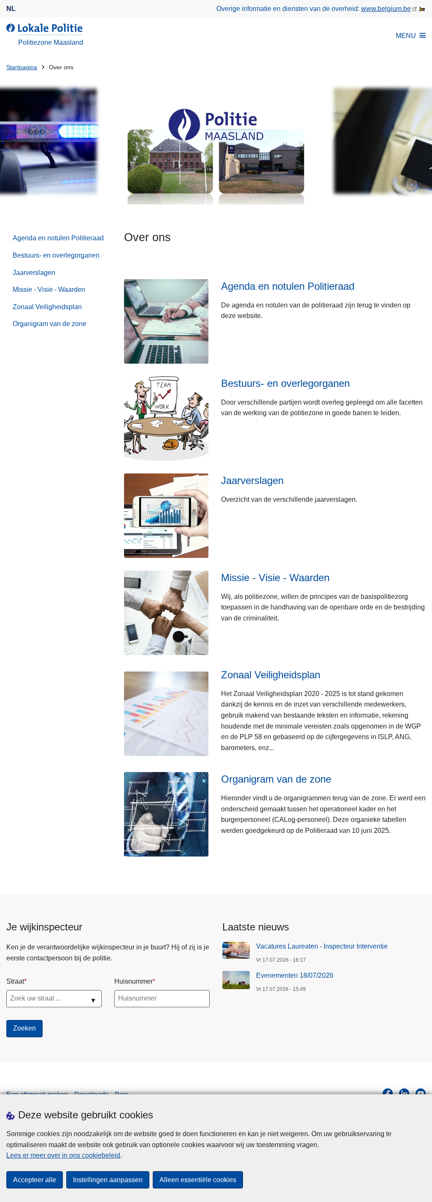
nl (11, 8)
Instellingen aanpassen (108, 1179)
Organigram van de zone (49, 323)
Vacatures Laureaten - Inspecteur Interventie (322, 946)
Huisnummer (133, 981)
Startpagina (21, 67)
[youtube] (421, 1093)
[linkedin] (404, 1093)
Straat (15, 981)
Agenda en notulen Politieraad (58, 238)
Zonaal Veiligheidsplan (47, 306)
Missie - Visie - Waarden (49, 289)
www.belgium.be (386, 8)
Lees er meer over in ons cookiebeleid (63, 1155)
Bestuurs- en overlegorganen (56, 255)
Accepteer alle (34, 1179)
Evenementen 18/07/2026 (294, 975)
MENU (406, 35)
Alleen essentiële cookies (197, 1179)
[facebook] (388, 1093)
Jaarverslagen (34, 272)
